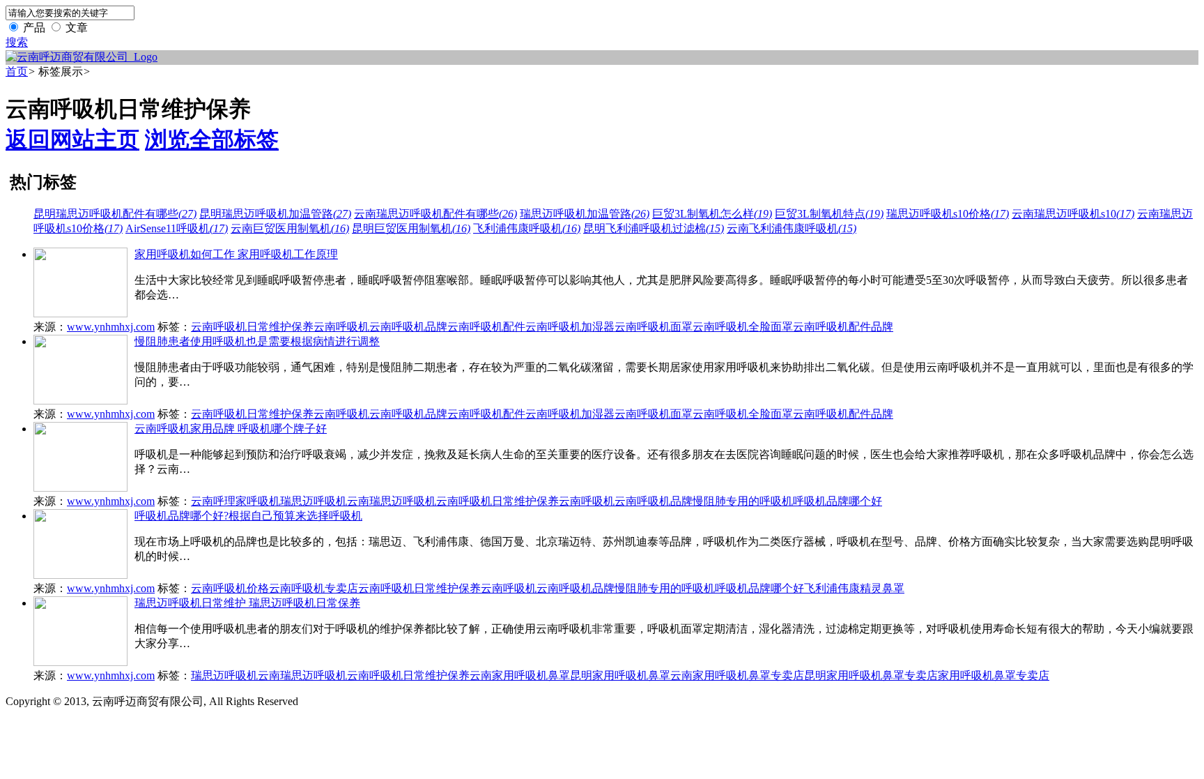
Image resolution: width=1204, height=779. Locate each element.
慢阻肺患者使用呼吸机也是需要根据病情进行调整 (257, 341)
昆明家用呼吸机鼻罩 (620, 675)
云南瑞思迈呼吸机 (391, 501)
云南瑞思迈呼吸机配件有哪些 (435, 214)
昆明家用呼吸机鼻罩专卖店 (871, 675)
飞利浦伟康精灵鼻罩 (854, 588)
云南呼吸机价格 (230, 588)
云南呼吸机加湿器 (570, 327)
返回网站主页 (72, 139)
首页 (17, 71)
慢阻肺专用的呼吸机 (743, 501)
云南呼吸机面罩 (654, 327)
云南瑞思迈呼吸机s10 (1073, 214)
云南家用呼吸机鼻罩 (520, 675)
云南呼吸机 (341, 327)
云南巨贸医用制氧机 (290, 228)
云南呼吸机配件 (486, 327)
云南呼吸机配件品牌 (843, 327)
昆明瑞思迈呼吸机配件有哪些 (114, 214)
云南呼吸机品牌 (408, 327)
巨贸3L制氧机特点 (829, 214)
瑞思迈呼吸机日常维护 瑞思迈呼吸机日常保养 (247, 603)
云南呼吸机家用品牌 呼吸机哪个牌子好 (230, 428)
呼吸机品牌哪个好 (837, 501)
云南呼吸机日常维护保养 (252, 327)
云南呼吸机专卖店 (313, 588)
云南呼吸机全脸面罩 (743, 327)
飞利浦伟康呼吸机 (526, 228)
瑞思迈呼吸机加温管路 (584, 214)
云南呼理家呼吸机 (235, 501)
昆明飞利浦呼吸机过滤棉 (653, 228)
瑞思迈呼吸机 (313, 501)
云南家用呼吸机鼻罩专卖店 (737, 675)
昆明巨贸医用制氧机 (411, 228)
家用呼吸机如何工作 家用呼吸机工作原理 (236, 254)
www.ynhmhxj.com (111, 327)
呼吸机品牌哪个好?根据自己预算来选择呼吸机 (248, 516)
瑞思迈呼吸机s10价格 (947, 214)
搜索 (17, 42)
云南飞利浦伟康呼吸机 (791, 228)
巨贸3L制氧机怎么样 (712, 214)
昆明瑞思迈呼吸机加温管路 (275, 214)
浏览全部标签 (212, 139)
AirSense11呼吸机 (176, 228)
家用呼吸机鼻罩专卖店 (993, 675)
